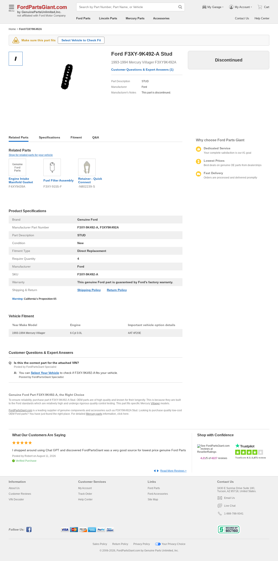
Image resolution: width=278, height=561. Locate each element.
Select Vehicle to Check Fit (81, 40)
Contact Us (242, 18)
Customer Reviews (20, 493)
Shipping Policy (89, 290)
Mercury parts (94, 413)
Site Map (153, 499)
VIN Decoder (16, 499)
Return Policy (117, 290)
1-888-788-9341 (233, 513)
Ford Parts (83, 18)
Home (12, 29)
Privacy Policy (141, 544)
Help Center (262, 18)
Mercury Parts (135, 18)
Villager (155, 403)
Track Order (85, 493)
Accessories (161, 18)
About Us (14, 488)
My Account (85, 488)
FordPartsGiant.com (20, 410)
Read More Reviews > (173, 470)
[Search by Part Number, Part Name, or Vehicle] (180, 7)
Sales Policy (100, 544)
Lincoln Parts (108, 18)
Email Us (229, 497)
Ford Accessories (158, 493)
